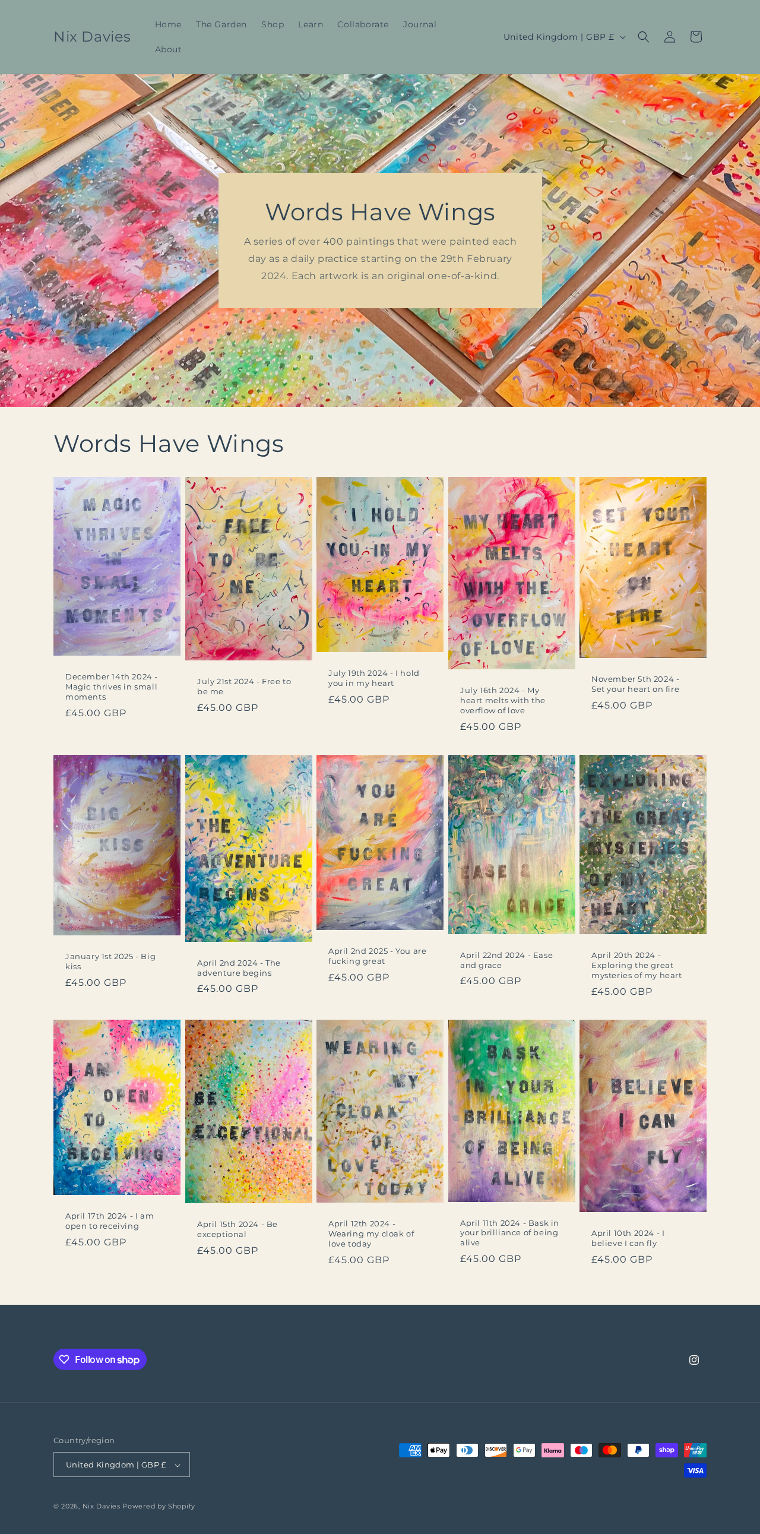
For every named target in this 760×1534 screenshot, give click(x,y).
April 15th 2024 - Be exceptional (237, 1229)
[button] (644, 37)
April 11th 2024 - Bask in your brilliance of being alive (509, 1232)
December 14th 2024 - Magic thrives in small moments (111, 686)
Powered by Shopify (158, 1507)
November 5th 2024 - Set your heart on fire (635, 684)
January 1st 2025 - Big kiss (110, 961)
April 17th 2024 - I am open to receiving (109, 1221)
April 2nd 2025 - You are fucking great (377, 956)
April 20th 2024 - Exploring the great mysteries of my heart (636, 965)
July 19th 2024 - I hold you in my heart (374, 678)
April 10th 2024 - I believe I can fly (627, 1238)
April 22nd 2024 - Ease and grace (506, 960)
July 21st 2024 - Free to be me (244, 686)
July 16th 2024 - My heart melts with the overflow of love (503, 700)
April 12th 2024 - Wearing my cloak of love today (371, 1233)
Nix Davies (103, 1507)
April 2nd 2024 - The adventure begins (239, 968)
